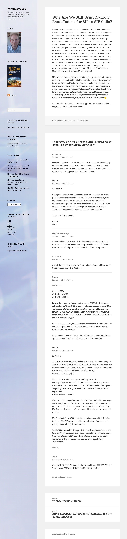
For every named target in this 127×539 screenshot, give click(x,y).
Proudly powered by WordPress (63, 534)
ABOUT (10, 29)
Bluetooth (10, 234)
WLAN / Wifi (11, 232)
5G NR (9, 230)
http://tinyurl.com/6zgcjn (62, 373)
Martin (72, 121)
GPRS (9, 223)
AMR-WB (107, 59)
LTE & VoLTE (11, 228)
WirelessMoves (16, 9)
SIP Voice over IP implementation (79, 29)
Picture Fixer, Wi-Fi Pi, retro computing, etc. (17, 145)
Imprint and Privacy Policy (16, 251)
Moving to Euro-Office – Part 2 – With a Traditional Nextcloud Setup (18, 168)
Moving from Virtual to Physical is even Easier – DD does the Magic (17, 182)
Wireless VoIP (83, 121)
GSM (9, 221)
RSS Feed (13, 95)
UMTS (9, 225)
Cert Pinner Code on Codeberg (18, 127)
